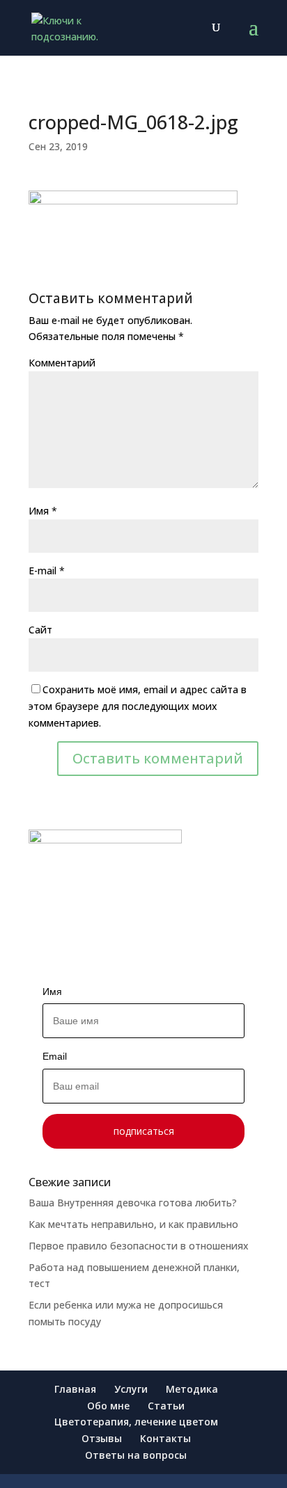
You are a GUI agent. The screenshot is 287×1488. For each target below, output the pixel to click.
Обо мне (108, 1405)
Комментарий (62, 362)
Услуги (131, 1389)
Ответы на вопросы (136, 1455)
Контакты (165, 1438)
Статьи (166, 1405)
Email (54, 1056)
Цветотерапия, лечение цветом (136, 1421)
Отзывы (102, 1438)
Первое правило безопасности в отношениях (139, 1245)
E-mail (47, 570)
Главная (75, 1389)
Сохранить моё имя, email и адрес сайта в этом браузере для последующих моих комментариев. (138, 706)
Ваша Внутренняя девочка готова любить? (133, 1202)
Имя (43, 510)
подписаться (144, 1131)
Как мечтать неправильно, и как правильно (133, 1224)
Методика (192, 1389)
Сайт (40, 629)
